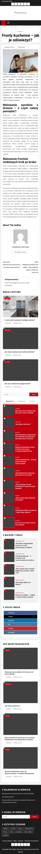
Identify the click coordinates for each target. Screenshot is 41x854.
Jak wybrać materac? (23, 424)
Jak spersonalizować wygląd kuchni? (17, 384)
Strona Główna (7, 841)
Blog (15, 841)
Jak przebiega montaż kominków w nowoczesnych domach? (25, 486)
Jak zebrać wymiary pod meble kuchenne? (19, 352)
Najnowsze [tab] (10, 401)
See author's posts (20, 252)
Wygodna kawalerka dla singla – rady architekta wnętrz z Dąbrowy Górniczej (30, 267)
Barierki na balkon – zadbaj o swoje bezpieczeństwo (25, 596)
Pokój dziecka (29, 828)
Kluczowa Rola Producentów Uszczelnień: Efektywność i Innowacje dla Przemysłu (25, 437)
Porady (17, 408)
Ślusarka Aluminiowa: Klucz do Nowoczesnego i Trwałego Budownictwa (25, 449)
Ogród (20, 828)
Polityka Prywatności (32, 841)
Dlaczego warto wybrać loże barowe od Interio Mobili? (18, 793)
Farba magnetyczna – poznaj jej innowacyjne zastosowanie (25, 462)
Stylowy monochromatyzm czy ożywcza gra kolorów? (11, 264)
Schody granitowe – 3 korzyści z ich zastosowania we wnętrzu (24, 558)
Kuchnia (20, 31)
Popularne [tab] (21, 401)
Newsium (27, 849)
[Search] (38, 22)
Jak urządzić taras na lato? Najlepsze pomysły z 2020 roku (25, 571)
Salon (11, 832)
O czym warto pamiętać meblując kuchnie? (19, 320)
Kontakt (20, 841)
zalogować (15, 283)
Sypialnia (18, 422)
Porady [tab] (32, 401)
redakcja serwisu (9, 47)
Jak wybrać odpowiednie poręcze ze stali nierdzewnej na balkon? (24, 545)
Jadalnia (5, 828)
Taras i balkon (19, 541)
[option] (20, 545)
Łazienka (5, 835)
